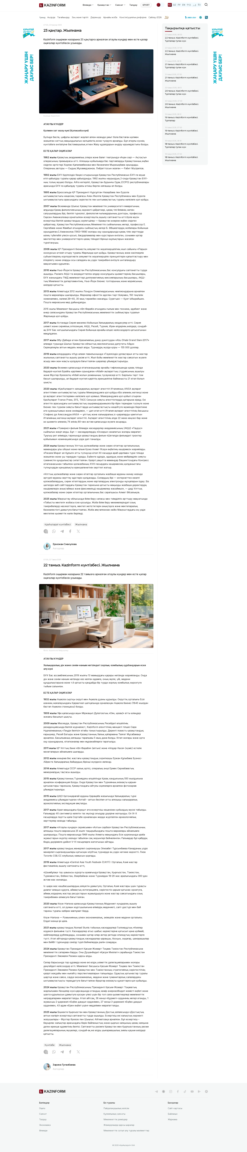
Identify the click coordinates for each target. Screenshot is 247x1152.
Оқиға (42, 1108)
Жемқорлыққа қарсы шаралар (118, 1125)
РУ (179, 4)
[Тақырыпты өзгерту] (160, 5)
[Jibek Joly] (191, 17)
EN (183, 4)
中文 (189, 4)
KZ (169, 4)
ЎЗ (199, 4)
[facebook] (177, 1091)
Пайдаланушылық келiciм (116, 1108)
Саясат (43, 1113)
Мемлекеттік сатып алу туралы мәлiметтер (126, 1130)
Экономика (45, 1125)
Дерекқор (95, 17)
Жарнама (172, 1119)
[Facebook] (70, 531)
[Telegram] (62, 531)
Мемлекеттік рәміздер (115, 1119)
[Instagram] (45, 531)
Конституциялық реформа (132, 17)
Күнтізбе (50, 1045)
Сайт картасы (175, 1108)
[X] (78, 531)
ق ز (194, 4)
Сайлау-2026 (155, 17)
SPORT (146, 5)
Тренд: (42, 17)
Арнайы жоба (110, 17)
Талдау (133, 5)
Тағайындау (63, 17)
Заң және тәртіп (80, 17)
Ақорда (51, 17)
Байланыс (173, 1113)
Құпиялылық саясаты (114, 1113)
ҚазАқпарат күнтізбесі (58, 524)
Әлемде (43, 1130)
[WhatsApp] (54, 531)
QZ (174, 4)
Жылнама (81, 524)
